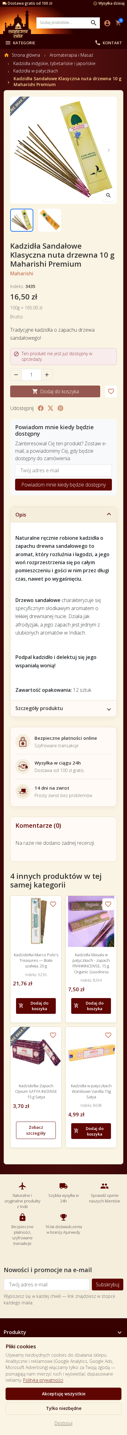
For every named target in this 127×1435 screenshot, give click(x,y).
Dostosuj (63, 1423)
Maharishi (21, 273)
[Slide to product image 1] (21, 220)
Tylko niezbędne (63, 1408)
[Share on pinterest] (60, 408)
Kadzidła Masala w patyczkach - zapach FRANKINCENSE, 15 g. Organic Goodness (91, 963)
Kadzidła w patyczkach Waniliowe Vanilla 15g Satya (91, 1091)
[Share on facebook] (40, 408)
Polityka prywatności (43, 1380)
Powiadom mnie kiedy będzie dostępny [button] (63, 484)
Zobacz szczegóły (36, 1130)
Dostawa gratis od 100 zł (30, 3)
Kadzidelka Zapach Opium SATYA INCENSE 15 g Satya (36, 1091)
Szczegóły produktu (39, 708)
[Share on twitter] (50, 408)
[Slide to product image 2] (49, 220)
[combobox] (68, 22)
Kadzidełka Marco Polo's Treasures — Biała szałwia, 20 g (36, 960)
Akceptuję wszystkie (63, 1394)
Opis (20, 514)
